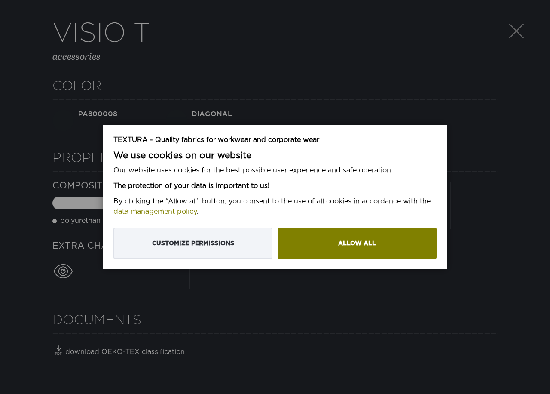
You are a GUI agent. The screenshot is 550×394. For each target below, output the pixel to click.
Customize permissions (193, 243)
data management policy (155, 212)
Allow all (357, 243)
